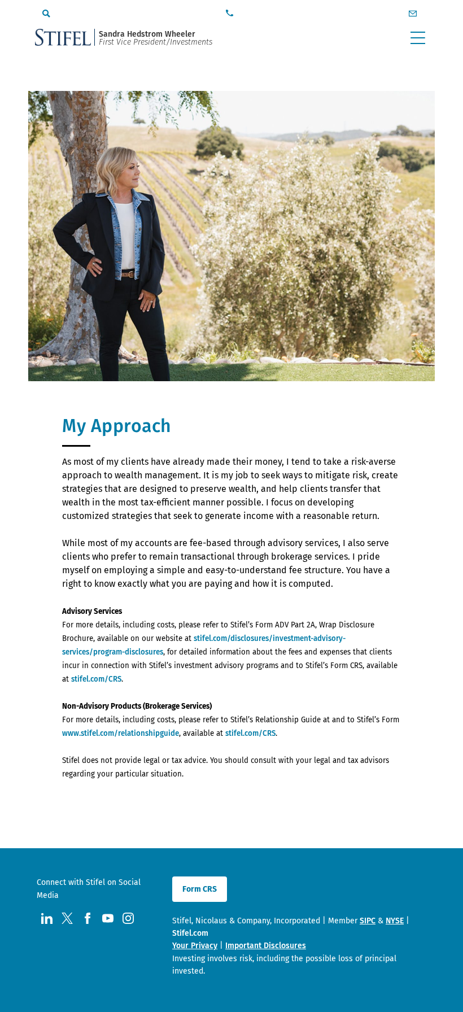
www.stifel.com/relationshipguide (120, 733)
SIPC (367, 921)
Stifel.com (190, 933)
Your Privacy (194, 945)
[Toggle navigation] (417, 38)
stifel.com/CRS (96, 679)
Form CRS (199, 889)
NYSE (395, 921)
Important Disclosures (265, 945)
